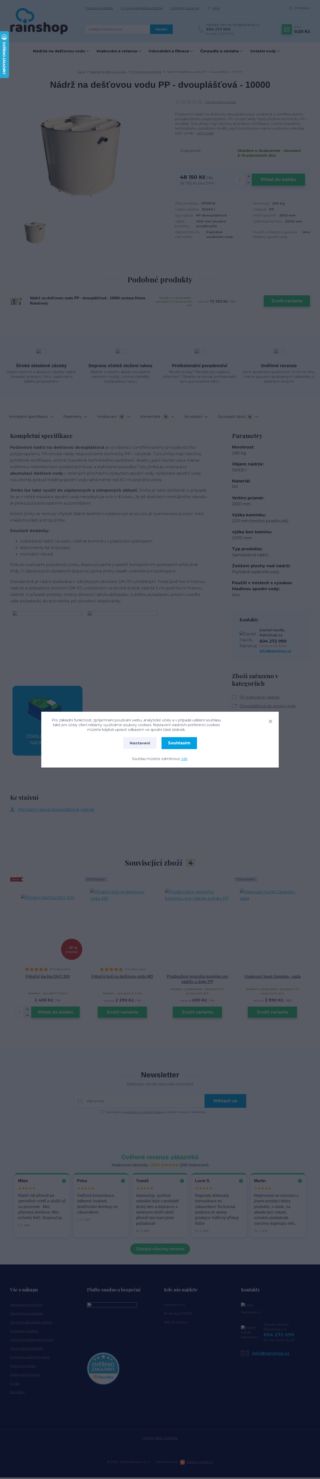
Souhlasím (179, 743)
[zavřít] (270, 720)
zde (184, 759)
